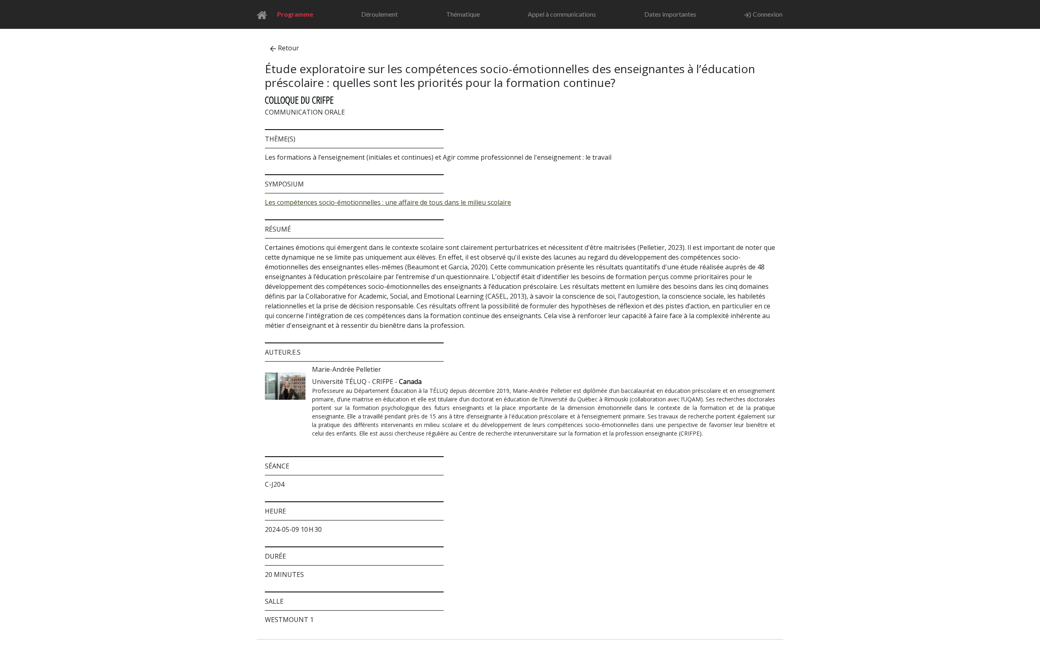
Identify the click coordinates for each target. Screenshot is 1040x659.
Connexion (767, 14)
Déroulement (379, 14)
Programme (295, 14)
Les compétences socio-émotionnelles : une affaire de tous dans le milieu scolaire (388, 202)
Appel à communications (562, 14)
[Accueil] (264, 14)
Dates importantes (670, 14)
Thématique (463, 14)
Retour (288, 47)
